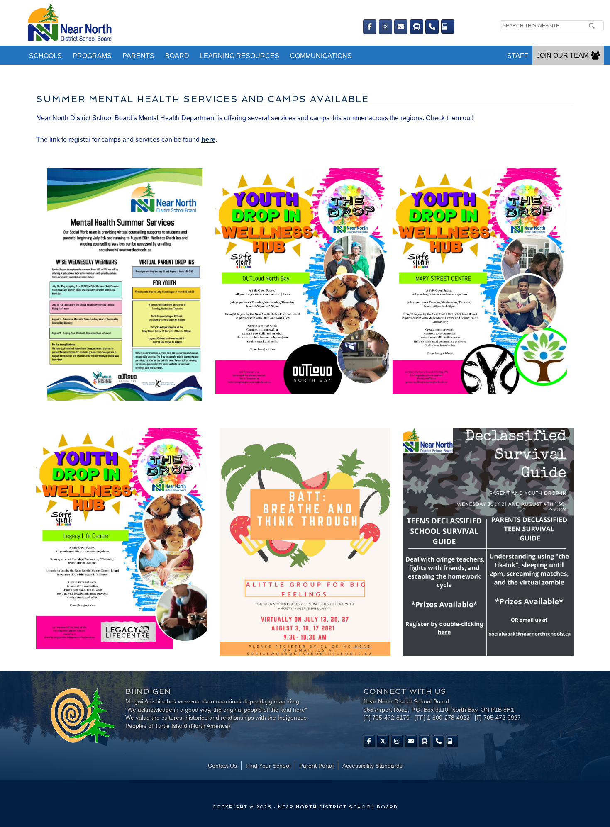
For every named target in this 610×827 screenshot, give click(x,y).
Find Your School (268, 765)
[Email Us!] (400, 26)
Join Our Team (562, 55)
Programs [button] (92, 55)
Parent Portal (316, 765)
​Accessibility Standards (372, 765)
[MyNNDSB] (447, 26)
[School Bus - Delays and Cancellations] (416, 26)
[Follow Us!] (383, 741)
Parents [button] (138, 55)
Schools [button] (45, 55)
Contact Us (222, 765)
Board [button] (177, 55)
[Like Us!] (369, 741)
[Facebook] (369, 26)
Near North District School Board (176, 23)
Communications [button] (321, 55)
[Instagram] (385, 26)
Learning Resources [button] (239, 55)
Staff (517, 55)
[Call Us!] (432, 26)
